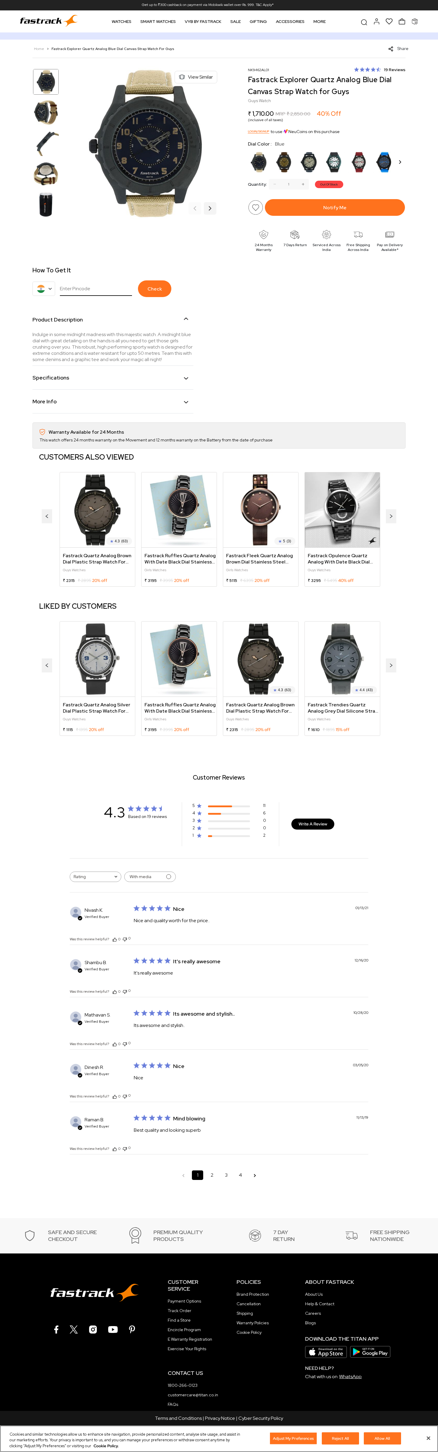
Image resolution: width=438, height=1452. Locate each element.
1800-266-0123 (183, 1385)
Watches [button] (121, 21)
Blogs (310, 1322)
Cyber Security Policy (260, 1418)
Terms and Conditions (178, 1418)
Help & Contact (319, 1303)
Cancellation (249, 1303)
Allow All (382, 1438)
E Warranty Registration (190, 1339)
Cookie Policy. (106, 1445)
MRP (280, 114)
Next (210, 208)
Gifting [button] (258, 21)
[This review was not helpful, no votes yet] (125, 939)
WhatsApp (350, 1376)
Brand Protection (253, 1294)
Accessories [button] (290, 21)
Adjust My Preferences (293, 1438)
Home (39, 48)
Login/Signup (258, 131)
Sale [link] (235, 21)
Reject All (340, 1438)
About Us (314, 1294)
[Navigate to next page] (254, 1175)
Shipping (245, 1313)
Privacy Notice (220, 1418)
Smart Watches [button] (158, 21)
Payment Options (184, 1301)
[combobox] (95, 877)
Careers (313, 1313)
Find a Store (179, 1320)
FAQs (173, 1404)
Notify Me (335, 207)
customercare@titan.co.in (193, 1395)
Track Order (179, 1310)
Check (154, 289)
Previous (195, 208)
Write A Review (313, 824)
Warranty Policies (253, 1322)
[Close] (428, 1438)
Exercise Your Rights (187, 1348)
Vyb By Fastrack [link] (203, 21)
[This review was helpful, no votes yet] (115, 939)
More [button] (319, 21)
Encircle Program (184, 1329)
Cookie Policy (249, 1332)
